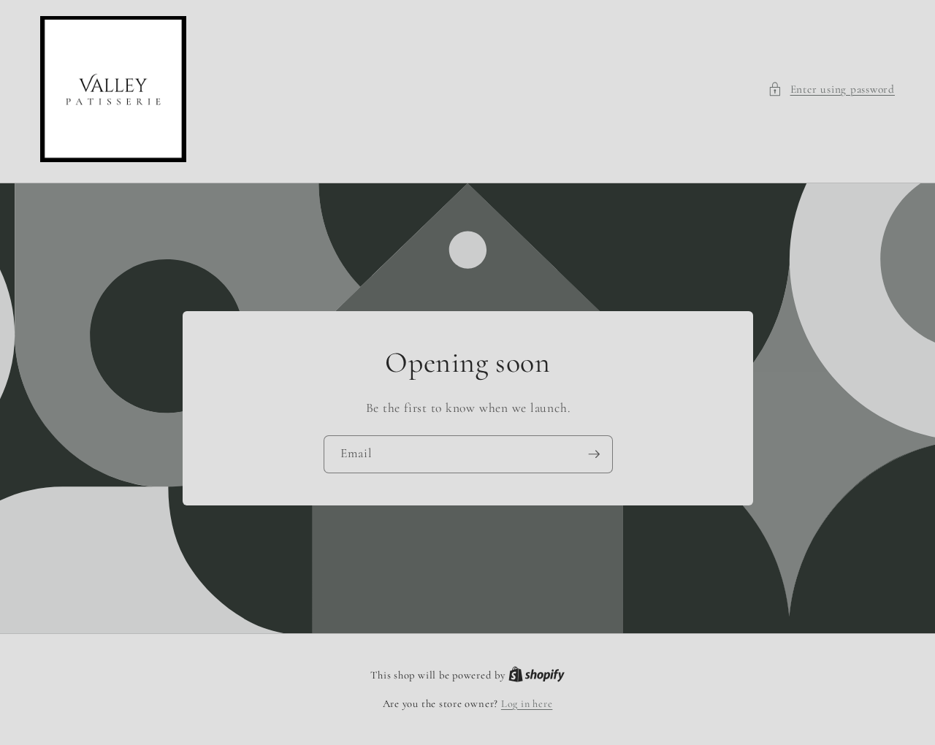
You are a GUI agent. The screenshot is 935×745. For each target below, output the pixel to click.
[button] (831, 89)
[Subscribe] (593, 454)
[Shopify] (536, 675)
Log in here (526, 704)
